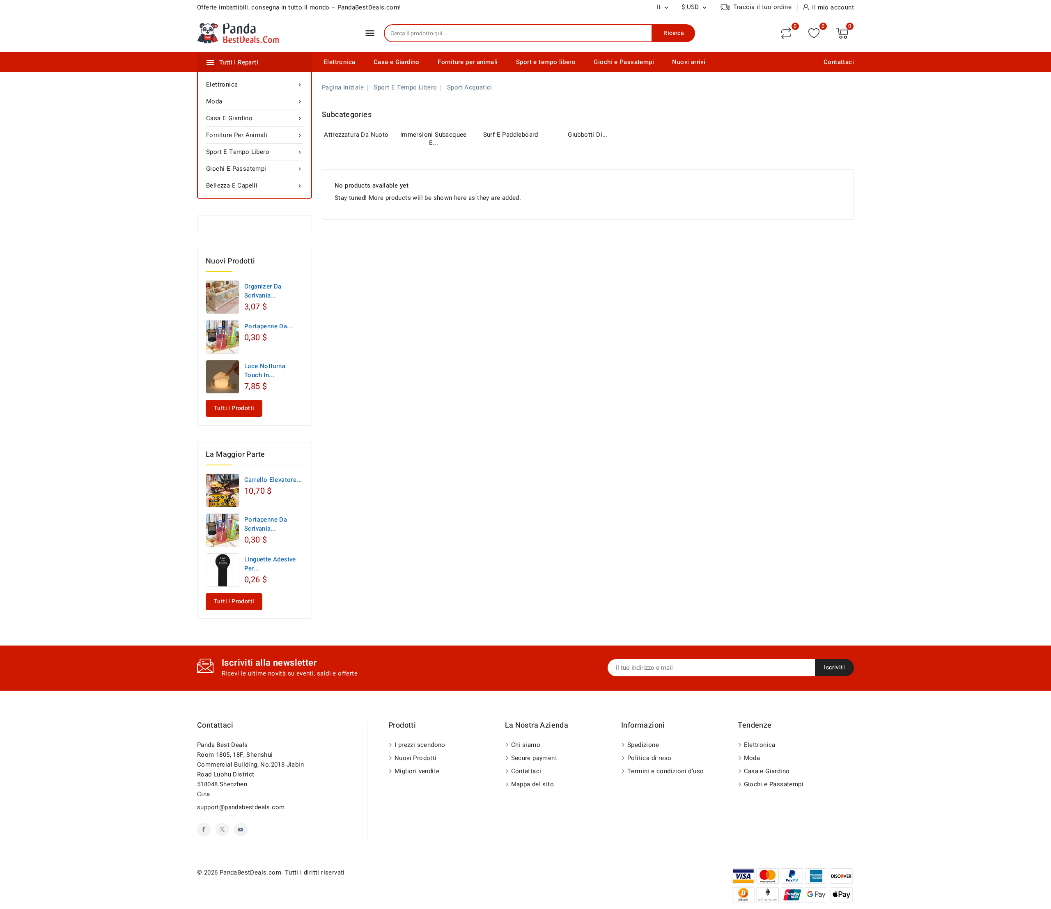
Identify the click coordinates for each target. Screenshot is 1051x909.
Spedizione (643, 744)
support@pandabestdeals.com (241, 807)
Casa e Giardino (397, 61)
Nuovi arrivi (688, 61)
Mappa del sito (532, 784)
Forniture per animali (468, 61)
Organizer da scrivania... (263, 291)
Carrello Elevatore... (273, 479)
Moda (254, 101)
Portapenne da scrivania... (265, 524)
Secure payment (534, 757)
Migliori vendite (417, 771)
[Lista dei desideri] (813, 33)
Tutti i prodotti (234, 408)
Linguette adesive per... (270, 564)
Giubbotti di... (588, 135)
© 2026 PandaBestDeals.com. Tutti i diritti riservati (271, 872)
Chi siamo (526, 744)
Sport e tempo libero (546, 61)
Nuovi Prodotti (416, 757)
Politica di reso (649, 757)
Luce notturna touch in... (264, 371)
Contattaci (839, 61)
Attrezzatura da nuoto (356, 135)
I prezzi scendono (420, 744)
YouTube (241, 829)
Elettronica (339, 61)
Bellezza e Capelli (254, 185)
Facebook (204, 829)
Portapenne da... (268, 326)
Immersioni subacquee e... (433, 139)
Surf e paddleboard (510, 135)
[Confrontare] (786, 33)
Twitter (222, 829)
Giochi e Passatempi (624, 61)
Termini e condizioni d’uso (665, 771)
